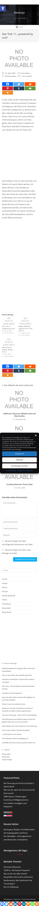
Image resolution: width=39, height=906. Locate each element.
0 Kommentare (10, 76)
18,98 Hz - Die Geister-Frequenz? (17, 870)
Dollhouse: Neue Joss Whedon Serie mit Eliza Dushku (19, 414)
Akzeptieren (19, 454)
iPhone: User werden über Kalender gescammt (17, 675)
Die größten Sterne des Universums (18, 877)
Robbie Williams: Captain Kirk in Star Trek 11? (25, 328)
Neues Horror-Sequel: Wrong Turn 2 (7, 349)
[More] (7, 93)
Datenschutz (21, 470)
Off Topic (5, 591)
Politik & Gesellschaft (8, 596)
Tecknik (4, 600)
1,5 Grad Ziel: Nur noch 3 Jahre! (11, 734)
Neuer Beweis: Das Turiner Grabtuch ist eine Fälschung (19, 726)
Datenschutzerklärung (28, 899)
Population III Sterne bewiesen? (12, 693)
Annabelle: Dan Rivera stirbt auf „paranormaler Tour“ (19, 743)
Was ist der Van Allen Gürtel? (15, 873)
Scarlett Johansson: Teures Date (19, 484)
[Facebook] (7, 84)
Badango (19, 12)
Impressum (29, 470)
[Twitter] (18, 84)
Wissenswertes (6, 612)
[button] (3, 8)
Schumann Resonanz (12, 867)
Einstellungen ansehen (19, 466)
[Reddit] (30, 84)
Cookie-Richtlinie (11, 470)
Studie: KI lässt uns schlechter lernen (13, 704)
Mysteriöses (6, 757)
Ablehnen (19, 460)
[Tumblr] (18, 88)
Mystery (4, 587)
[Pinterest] (7, 88)
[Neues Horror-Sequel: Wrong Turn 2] (9, 342)
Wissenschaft (6, 608)
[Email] (30, 88)
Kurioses (4, 583)
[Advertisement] (19, 153)
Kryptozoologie (7, 760)
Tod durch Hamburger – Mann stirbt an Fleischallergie (19, 715)
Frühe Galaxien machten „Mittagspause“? (15, 738)
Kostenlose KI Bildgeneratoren (16, 800)
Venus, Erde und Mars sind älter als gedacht (16, 730)
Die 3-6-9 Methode (11, 887)
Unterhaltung (6, 604)
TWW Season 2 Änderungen (15, 796)
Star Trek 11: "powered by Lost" (8, 327)
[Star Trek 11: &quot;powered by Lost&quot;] (9, 321)
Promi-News (25, 73)
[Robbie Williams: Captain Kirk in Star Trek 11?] (25, 321)
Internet (4, 579)
